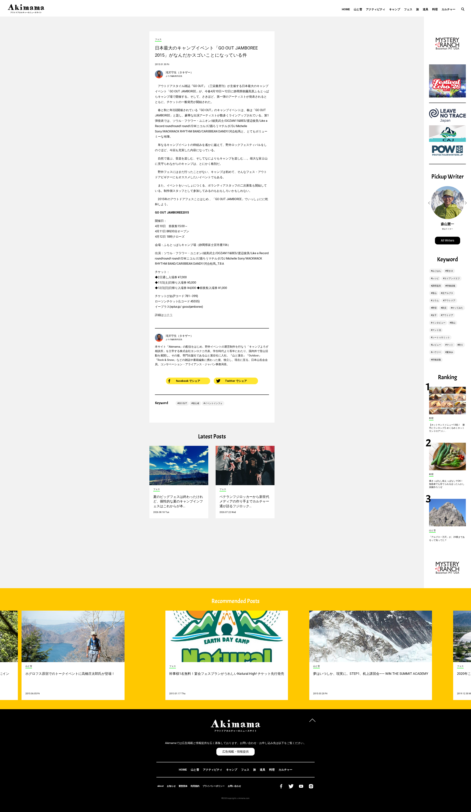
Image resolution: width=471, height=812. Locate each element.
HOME (346, 9)
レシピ (435, 278)
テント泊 (436, 330)
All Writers (447, 240)
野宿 (434, 308)
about (160, 786)
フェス (408, 9)
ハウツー (436, 352)
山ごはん (436, 271)
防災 (444, 308)
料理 (435, 9)
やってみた (457, 308)
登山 (434, 293)
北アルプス (447, 293)
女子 (434, 315)
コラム (435, 300)
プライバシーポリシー (214, 786)
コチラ (168, 315)
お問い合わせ (234, 786)
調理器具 (436, 286)
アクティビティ (375, 9)
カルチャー (448, 9)
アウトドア (449, 300)
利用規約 (195, 786)
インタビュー (438, 322)
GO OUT (183, 403)
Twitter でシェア (236, 381)
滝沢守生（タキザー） (179, 72)
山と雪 (358, 9)
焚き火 (450, 271)
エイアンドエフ (452, 278)
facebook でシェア (188, 381)
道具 (425, 9)
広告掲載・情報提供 (235, 751)
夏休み (450, 352)
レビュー (436, 345)
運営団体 (183, 786)
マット (450, 345)
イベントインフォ (213, 403)
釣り (461, 345)
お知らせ (171, 786)
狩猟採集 (451, 286)
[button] (429, 203)
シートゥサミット (441, 337)
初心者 (196, 403)
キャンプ (394, 9)
